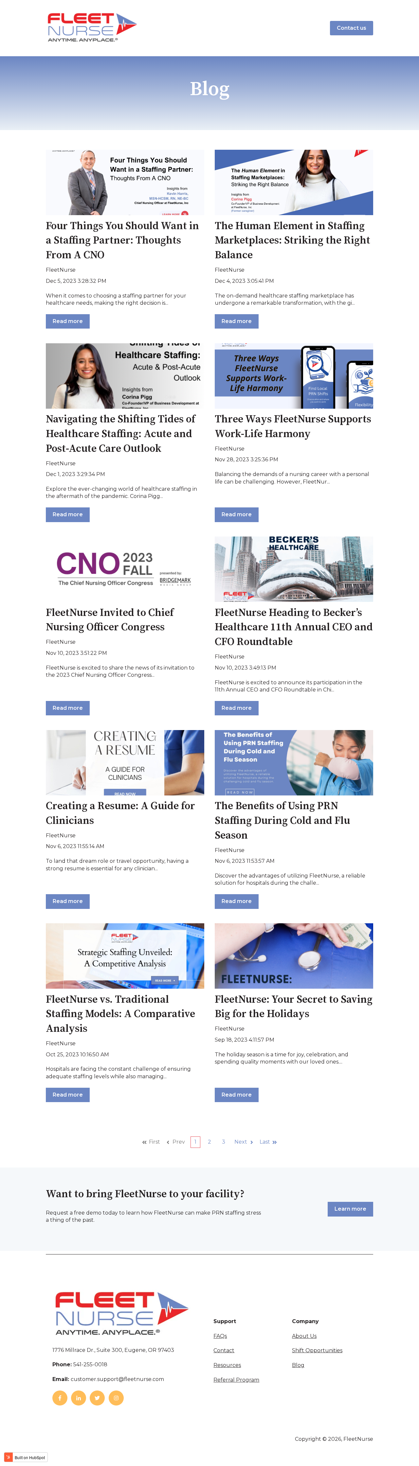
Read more (68, 321)
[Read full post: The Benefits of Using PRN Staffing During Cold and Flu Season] (294, 762)
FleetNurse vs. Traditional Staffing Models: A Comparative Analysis (120, 1014)
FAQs (220, 1336)
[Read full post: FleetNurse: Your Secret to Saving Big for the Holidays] (294, 956)
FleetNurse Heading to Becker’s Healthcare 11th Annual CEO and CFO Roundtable (294, 627)
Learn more (350, 1209)
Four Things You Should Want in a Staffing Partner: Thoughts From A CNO (122, 241)
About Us (304, 1336)
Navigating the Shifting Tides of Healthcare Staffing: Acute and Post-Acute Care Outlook (120, 434)
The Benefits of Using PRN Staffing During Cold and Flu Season (282, 821)
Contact (223, 1350)
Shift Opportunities (317, 1350)
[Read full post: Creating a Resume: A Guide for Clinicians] (125, 762)
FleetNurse (61, 270)
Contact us (351, 28)
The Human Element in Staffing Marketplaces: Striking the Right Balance (292, 241)
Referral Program (236, 1380)
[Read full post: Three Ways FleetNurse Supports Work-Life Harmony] (294, 376)
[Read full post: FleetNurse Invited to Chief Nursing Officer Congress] (125, 569)
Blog (298, 1365)
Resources (227, 1365)
